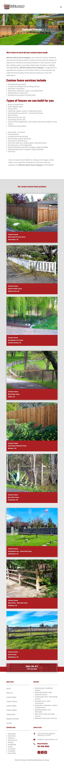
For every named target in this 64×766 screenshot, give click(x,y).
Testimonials (10, 714)
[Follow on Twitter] (42, 752)
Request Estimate (12, 719)
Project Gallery (11, 710)
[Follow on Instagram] (45, 752)
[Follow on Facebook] (39, 752)
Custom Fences (11, 701)
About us (9, 693)
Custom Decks (11, 706)
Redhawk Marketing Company (38, 760)
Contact (9, 723)
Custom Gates (11, 697)
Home (8, 688)
